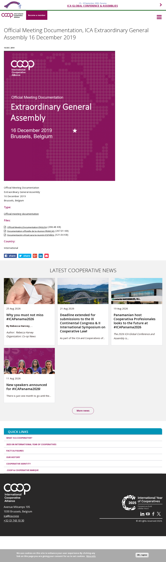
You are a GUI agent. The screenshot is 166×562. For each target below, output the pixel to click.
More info (91, 556)
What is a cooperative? (19, 438)
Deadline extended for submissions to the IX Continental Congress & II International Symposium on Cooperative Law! (82, 323)
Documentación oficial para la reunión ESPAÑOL (30, 234)
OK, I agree (142, 555)
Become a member (36, 15)
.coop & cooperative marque (22, 470)
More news (83, 410)
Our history (13, 457)
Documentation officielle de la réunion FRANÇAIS (31, 230)
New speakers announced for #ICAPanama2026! (26, 387)
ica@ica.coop (11, 516)
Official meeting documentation (21, 213)
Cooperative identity (18, 463)
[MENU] (159, 16)
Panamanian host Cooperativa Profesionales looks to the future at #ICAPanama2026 (134, 321)
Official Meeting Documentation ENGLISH (27, 227)
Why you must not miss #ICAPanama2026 (24, 317)
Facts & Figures (15, 450)
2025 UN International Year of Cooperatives (31, 444)
